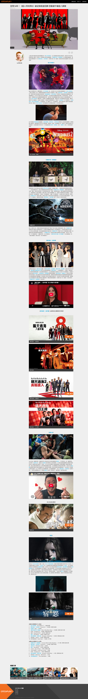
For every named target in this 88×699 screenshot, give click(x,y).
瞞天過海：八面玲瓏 (43, 58)
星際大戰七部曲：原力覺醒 (57, 234)
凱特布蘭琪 (47, 268)
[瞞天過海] (51, 357)
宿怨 (51, 535)
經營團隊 (16, 692)
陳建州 (62, 125)
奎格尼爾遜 (45, 122)
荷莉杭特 (51, 122)
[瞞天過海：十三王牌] (51, 414)
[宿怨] (51, 606)
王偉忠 (51, 125)
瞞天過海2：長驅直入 (61, 273)
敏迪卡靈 (58, 268)
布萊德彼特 (41, 273)
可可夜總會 (45, 91)
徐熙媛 (55, 125)
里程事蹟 (16, 691)
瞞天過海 (54, 270)
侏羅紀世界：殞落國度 (57, 57)
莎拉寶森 (63, 268)
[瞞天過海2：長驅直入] (51, 386)
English (74, 1)
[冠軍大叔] (51, 517)
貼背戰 (32, 628)
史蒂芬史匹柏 (46, 188)
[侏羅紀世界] (51, 212)
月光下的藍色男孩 (49, 564)
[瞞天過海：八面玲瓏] (51, 329)
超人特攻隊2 (48, 55)
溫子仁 (62, 571)
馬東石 (57, 461)
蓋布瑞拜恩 (65, 566)
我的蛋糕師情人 (34, 656)
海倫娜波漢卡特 (38, 270)
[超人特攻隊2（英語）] (51, 142)
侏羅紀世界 (33, 195)
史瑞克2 (61, 100)
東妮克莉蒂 (59, 566)
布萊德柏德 (36, 122)
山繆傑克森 (56, 122)
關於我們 (16, 689)
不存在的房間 (36, 564)
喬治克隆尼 (35, 273)
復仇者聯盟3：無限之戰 (36, 636)
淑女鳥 (41, 565)
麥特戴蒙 (47, 273)
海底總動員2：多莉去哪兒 (50, 94)
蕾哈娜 (32, 270)
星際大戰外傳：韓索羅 (35, 630)
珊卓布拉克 (39, 268)
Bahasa (84, 1)
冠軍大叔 (51, 432)
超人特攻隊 (34, 98)
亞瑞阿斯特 (40, 566)
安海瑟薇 (53, 268)
